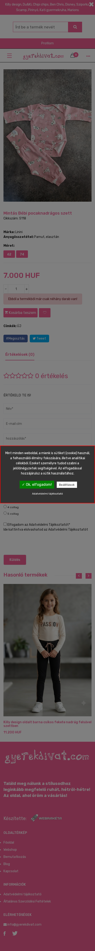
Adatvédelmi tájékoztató (47, 493)
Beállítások (67, 484)
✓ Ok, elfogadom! (37, 484)
